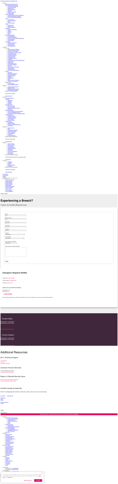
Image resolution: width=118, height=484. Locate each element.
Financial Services (11, 75)
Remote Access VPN (12, 11)
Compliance (10, 59)
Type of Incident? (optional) (10, 241)
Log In (4, 177)
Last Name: (7, 225)
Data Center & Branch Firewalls (11, 5)
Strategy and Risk (8, 450)
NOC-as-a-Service (11, 106)
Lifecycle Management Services (14, 112)
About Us (7, 457)
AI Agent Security (11, 44)
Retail (9, 79)
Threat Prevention (11, 69)
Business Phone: (8, 217)
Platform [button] (4, 85)
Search (4, 178)
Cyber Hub (10, 134)
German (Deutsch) (9, 184)
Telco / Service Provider (12, 81)
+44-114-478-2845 (10, 339)
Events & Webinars (11, 135)
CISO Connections (11, 132)
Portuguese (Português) (9, 186)
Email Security (11, 61)
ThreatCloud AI (11, 40)
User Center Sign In (9, 454)
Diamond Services (11, 123)
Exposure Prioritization (12, 37)
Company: (7, 229)
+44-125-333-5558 (10, 323)
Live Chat (2, 362)
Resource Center (11, 127)
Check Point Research (12, 131)
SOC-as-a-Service (11, 105)
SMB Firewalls (11, 8)
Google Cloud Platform (12, 151)
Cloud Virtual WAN (12, 20)
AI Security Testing (11, 55)
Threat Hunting (11, 68)
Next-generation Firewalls (13, 6)
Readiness (10, 101)
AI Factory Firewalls (12, 7)
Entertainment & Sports (12, 73)
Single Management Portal (13, 90)
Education (10, 72)
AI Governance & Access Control (14, 52)
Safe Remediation (11, 39)
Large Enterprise (11, 83)
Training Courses (11, 115)
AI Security (7, 41)
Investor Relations (11, 165)
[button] (61, 48)
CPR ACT (7, 99)
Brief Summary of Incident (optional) (12, 246)
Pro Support (10, 125)
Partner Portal (10, 153)
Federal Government (12, 74)
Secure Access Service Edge (13, 66)
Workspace (7, 28)
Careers (9, 163)
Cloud (6, 18)
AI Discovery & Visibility (13, 51)
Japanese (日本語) (9, 187)
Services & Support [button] (7, 445)
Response (10, 103)
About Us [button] (5, 160)
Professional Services (9, 110)
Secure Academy (11, 120)
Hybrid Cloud (10, 62)
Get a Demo (5, 174)
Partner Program (11, 143)
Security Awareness (11, 117)
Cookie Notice (9, 477)
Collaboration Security (12, 58)
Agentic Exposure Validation (13, 49)
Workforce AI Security (12, 42)
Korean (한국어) (8, 190)
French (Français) (8, 183)
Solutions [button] (5, 47)
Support (4, 176)
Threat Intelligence (11, 36)
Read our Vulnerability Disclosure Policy (8, 380)
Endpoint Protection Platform (13, 426)
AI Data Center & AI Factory (13, 50)
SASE (6, 24)
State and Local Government (13, 80)
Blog (9, 129)
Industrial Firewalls (11, 9)
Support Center (8, 121)
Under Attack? (8, 236)
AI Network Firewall (12, 53)
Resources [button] (5, 126)
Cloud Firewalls (11, 19)
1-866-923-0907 (11, 278)
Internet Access (11, 26)
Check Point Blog (8, 437)
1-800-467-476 (9, 282)
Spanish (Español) (8, 181)
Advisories (7, 455)
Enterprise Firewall (11, 420)
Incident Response (9, 451)
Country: (7, 232)
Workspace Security (9, 424)
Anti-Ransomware (11, 57)
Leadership (10, 162)
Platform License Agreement (13, 88)
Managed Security (8, 104)
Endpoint (9, 31)
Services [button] (4, 97)
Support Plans (10, 122)
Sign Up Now (8, 159)
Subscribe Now (10, 395)
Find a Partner (10, 145)
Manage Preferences (28, 480)
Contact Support (3, 360)
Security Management (9, 14)
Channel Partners (11, 147)
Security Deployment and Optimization (15, 111)
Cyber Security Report (9, 442)
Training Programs (9, 114)
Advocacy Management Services (14, 124)
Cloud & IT (10, 109)
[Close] (42, 473)
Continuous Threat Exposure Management (16, 60)
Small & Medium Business (13, 84)
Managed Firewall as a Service (14, 108)
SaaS (9, 33)
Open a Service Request (5, 363)
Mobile (9, 30)
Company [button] (5, 456)
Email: (6, 214)
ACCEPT (38, 480)
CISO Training (11, 119)
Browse (9, 32)
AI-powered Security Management (14, 17)
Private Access (11, 25)
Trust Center (7, 463)
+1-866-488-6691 (10, 321)
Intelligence (10, 100)
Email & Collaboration (12, 29)
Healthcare (10, 76)
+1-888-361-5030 (10, 338)
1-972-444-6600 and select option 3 (7, 370)
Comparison (7, 440)
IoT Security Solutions (12, 64)
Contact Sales (5, 175)
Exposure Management (9, 35)
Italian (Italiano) (8, 185)
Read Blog (76, 414)
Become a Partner (11, 144)
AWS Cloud (10, 150)
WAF (9, 21)
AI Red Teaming (11, 43)
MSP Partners (10, 149)
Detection (10, 102)
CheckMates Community (13, 130)
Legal (6, 465)
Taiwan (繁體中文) (9, 191)
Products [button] (4, 3)
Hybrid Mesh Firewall (12, 63)
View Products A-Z (11, 46)
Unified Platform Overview (13, 86)
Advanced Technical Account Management (16, 113)
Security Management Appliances (14, 16)
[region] (22, 477)
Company (10, 161)
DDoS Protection (11, 22)
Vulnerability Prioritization (13, 429)
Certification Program (12, 116)
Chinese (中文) (8, 188)
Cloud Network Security (12, 421)
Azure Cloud (10, 152)
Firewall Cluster (11, 13)
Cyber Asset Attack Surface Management (16, 38)
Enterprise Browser (11, 27)
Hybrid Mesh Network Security (11, 4)
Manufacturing (11, 77)
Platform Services (11, 87)
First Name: (7, 221)
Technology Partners (12, 148)
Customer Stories (11, 133)
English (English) (8, 180)
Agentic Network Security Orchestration (16, 15)
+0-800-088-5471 (13, 280)
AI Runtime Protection (12, 54)
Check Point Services (9, 98)
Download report (8, 95)
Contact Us (7, 464)
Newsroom (10, 166)
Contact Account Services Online (6, 372)
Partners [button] (4, 142)
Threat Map (7, 444)
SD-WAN (10, 10)
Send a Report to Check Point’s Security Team (9, 379)
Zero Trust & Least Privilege (13, 70)
